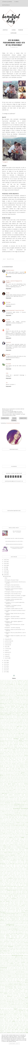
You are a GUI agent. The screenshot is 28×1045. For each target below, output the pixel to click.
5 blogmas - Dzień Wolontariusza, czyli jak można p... (14, 625)
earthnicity (2, 755)
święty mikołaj (3, 999)
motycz (12, 868)
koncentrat (2, 807)
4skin (15, 680)
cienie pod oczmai (7, 727)
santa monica (8, 966)
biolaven (11, 708)
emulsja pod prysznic (9, 759)
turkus (24, 1007)
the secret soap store (18, 1001)
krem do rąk (17, 813)
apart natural (25, 688)
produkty (16, 944)
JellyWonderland (17, 794)
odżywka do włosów (11, 890)
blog (27, 711)
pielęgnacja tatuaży (18, 925)
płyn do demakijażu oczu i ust (6, 930)
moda (20, 866)
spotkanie (10, 984)
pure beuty (12, 951)
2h (13, 680)
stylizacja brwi (25, 988)
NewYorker (20, 879)
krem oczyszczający (4, 817)
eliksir (24, 756)
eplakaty (10, 760)
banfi (27, 698)
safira (23, 965)
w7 (23, 1015)
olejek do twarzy (3, 895)
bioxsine (26, 710)
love (6, 834)
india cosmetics (7, 787)
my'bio (5, 871)
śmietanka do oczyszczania (19, 996)
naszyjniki (18, 875)
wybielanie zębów (3, 1026)
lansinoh (1, 827)
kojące (22, 802)
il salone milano (19, 786)
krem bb (6, 811)
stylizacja (20, 988)
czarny (1, 736)
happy (5, 781)
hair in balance (5, 779)
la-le (15, 823)
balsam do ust (18, 696)
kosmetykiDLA (2, 810)
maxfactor (2, 855)
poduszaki (21, 935)
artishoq (17, 691)
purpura (13, 952)
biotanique (6, 710)
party (22, 909)
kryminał (26, 819)
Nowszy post (5, 418)
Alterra (19, 684)
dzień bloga (12, 753)
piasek (5, 925)
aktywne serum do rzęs (12, 683)
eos (7, 760)
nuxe (1, 883)
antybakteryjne (6, 688)
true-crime (2, 1007)
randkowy (17, 953)
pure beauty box (5, 951)
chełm (1, 725)
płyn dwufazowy (12, 933)
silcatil (26, 976)
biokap (7, 708)
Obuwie (21, 883)
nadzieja (10, 874)
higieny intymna (19, 783)
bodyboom (19, 715)
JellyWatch (11, 794)
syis (27, 990)
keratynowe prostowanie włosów (6, 801)
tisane (24, 1003)
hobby (13, 785)
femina (14, 767)
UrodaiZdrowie (6, 1011)
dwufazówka (19, 751)
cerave (17, 723)
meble (24, 855)
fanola (14, 766)
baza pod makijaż (10, 700)
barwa (10, 699)
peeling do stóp (19, 915)
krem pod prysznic (21, 817)
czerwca (7, 648)
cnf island (12, 730)
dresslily (26, 749)
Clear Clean (2, 730)
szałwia (1, 993)
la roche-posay (10, 824)
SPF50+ (26, 982)
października (8, 641)
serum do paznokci (18, 970)
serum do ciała (6, 970)
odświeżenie (25, 887)
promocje (5, 945)
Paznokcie (3, 912)
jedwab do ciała (21, 793)
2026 (5, 559)
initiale (14, 787)
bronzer (26, 718)
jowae (20, 796)
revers (1, 959)
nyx (3, 883)
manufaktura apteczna (9, 841)
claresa (10, 729)
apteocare (12, 689)
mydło (1, 872)
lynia (13, 836)
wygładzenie (13, 1026)
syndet (19, 992)
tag (10, 999)
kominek (26, 805)
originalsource (25, 904)
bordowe (1, 716)
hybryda (3, 786)
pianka (1, 921)
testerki (5, 1001)
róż (6, 965)
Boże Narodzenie (10, 718)
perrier (5, 920)
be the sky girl (6, 702)
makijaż (22, 837)
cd (2, 722)
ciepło (27, 727)
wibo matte (22, 1018)
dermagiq (7, 741)
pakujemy (17, 906)
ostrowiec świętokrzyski (8, 905)
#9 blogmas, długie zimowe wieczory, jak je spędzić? (15, 614)
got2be (14, 777)
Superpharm (11, 990)
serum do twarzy (6, 972)
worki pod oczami (4, 1025)
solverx (11, 981)
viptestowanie (25, 1014)
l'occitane (22, 822)
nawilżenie (15, 878)
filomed (22, 768)
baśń (19, 699)
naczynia (2, 874)
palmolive (13, 908)
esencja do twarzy (20, 760)
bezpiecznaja (11, 704)
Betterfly (5, 704)
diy (20, 745)
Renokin (15, 958)
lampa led (23, 826)
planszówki (2, 927)
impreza (1, 787)
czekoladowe (17, 736)
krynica (1, 821)
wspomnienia (20, 1025)
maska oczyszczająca (20, 849)
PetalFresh (9, 920)
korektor (10, 808)
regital (21, 956)
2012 (5, 670)
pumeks (17, 949)
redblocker (26, 955)
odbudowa (26, 886)
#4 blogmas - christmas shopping (12, 627)
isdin (13, 790)
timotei (18, 1003)
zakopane (26, 1030)
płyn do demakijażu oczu (23, 929)
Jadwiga (8, 792)
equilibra (14, 760)
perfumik (26, 919)
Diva (18, 745)
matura (21, 853)
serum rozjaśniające (24, 973)
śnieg (27, 996)
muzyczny (26, 870)
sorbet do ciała (3, 982)
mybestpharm (9, 871)
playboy (14, 927)
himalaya (26, 783)
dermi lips (12, 743)
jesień (23, 794)
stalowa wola (25, 985)
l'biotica (18, 822)
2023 (5, 565)
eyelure (17, 764)
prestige (18, 942)
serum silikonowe (3, 974)
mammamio (2, 840)
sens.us (11, 969)
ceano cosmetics (6, 722)
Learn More (12, 1043)
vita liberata (9, 1015)
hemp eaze (26, 781)
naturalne (23, 876)
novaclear (2, 882)
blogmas (6, 713)
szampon (5, 993)
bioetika (26, 707)
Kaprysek (8, 354)
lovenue (16, 834)
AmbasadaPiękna (8, 685)
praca (27, 941)
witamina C (25, 1020)
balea (9, 695)
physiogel (26, 920)
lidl (20, 830)
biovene (22, 710)
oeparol (17, 890)
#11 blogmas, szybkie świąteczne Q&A (14, 608)
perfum (17, 919)
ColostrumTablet (5, 732)
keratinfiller (22, 800)
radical (8, 953)
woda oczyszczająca (15, 1022)
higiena (5, 783)
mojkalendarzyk (3, 867)
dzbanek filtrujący (8, 752)
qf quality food (22, 952)
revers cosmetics (6, 959)
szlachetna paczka (24, 995)
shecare (23, 974)
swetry (24, 990)
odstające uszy (12, 887)
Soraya (18, 981)
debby (24, 737)
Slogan (20, 978)
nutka (24, 882)
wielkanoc (6, 1020)
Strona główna (7, 1)
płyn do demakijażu (13, 929)
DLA (25, 745)
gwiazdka (26, 778)
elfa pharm (20, 756)
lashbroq (12, 827)
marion (6, 842)
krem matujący (23, 814)
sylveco (2, 992)
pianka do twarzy (11, 923)
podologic (26, 934)
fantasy (17, 766)
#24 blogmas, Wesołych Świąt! (11, 580)
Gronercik (8, 342)
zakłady (22, 1030)
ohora (1, 891)
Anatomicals (25, 685)
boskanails (10, 716)
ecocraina (13, 755)
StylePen (15, 988)
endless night (25, 759)
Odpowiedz (8, 276)
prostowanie (19, 945)
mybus (13, 871)
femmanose (18, 767)
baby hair (20, 693)
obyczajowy (25, 883)
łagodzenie (17, 836)
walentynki (2, 1017)
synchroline (15, 992)
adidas (16, 681)
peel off (19, 912)
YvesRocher (21, 1029)
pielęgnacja (10, 925)
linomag (26, 832)
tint (21, 1003)
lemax (10, 830)
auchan (1, 692)
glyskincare (14, 775)
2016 (5, 662)
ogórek (27, 890)
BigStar (26, 706)
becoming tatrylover (16, 703)
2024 (5, 563)
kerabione (4, 800)
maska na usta (22, 848)
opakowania (17, 900)
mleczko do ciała (20, 863)
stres (24, 986)
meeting (7, 857)
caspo (18, 721)
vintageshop (15, 1014)
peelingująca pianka (24, 917)
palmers (8, 908)
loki (15, 833)
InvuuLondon (2, 790)
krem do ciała (23, 811)
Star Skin (2, 986)
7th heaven (19, 680)
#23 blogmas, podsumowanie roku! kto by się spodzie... (15, 582)
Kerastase (8, 800)
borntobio (6, 716)
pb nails (12, 912)
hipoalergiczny (6, 785)
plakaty (23, 926)
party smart (25, 909)
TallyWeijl (13, 999)
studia (26, 986)
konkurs (20, 807)
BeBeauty (2, 703)
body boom (7, 715)
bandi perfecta (23, 698)
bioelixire (22, 707)
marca (6, 654)
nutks (27, 882)
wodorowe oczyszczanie (9, 1024)
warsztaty (15, 1017)
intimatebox (23, 789)
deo (23, 740)
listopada (7, 639)
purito (5, 952)
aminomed (14, 685)
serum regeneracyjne (16, 973)
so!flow (26, 980)
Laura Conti (4, 829)
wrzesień (10, 1025)
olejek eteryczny (21, 895)
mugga (26, 868)
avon (1, 693)
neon (5, 879)
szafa (27, 992)
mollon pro (12, 867)
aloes (4, 684)
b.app (10, 693)
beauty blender (25, 702)
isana (10, 790)
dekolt (27, 737)
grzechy (22, 778)
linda (14, 832)
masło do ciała (22, 852)
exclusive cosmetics (3, 764)
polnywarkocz (2, 938)
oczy (27, 885)
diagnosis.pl (11, 745)
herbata (1, 783)
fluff (12, 770)
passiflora (2, 910)
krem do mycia (11, 813)
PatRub (26, 910)
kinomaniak (7, 803)
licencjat (17, 830)
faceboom (26, 764)
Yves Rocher (15, 1029)
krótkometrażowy (20, 819)
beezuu (21, 703)
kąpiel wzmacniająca (24, 798)
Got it (18, 1043)
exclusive (26, 763)
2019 (5, 573)
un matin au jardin (11, 1010)
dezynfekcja (2, 745)
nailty (14, 874)
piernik (24, 925)
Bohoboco (23, 715)
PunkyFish (21, 949)
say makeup (18, 966)
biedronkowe (7, 706)
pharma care (17, 920)
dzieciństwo (26, 752)
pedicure (16, 912)
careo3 (13, 721)
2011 (5, 671)
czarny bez (5, 736)
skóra (27, 977)
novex (5, 882)
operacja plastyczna (15, 901)
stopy (15, 987)
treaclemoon (19, 1005)
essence (6, 762)
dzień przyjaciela (17, 753)
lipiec (1, 833)
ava (7, 692)
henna (4, 782)
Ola (6, 382)
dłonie (15, 747)
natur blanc (25, 875)
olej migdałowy (13, 893)
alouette (11, 684)
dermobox (20, 743)
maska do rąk (22, 845)
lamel (1, 826)
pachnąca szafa (3, 906)
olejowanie (13, 898)
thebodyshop (25, 1001)
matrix (18, 853)
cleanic (26, 729)
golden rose (25, 775)
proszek (23, 945)
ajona (27, 681)
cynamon (5, 734)
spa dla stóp (15, 982)
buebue (17, 719)
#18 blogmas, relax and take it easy (13, 593)
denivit (17, 740)
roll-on (4, 962)
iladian (24, 786)
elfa (17, 756)
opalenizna (26, 900)
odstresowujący (19, 887)
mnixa (16, 866)
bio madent (7, 707)
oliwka (23, 898)
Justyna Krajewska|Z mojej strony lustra (15, 310)
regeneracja (2, 956)
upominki (21, 1010)
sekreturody (17, 967)
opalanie (21, 900)
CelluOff (18, 722)
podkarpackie (2, 934)
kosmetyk (16, 809)
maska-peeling (16, 852)
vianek (1, 1014)
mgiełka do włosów (24, 859)
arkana (11, 691)
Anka (7, 373)
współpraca (26, 1025)
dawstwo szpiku (10, 737)
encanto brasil (18, 759)
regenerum (17, 957)
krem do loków (6, 813)
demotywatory (10, 740)
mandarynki (7, 840)
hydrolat (10, 786)
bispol (1, 711)
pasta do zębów (20, 910)
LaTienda (26, 827)
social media (7, 981)
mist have (7, 863)
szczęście (26, 993)
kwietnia (7, 652)
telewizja (2, 1001)
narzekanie (13, 875)
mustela (18, 870)
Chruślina (15, 725)
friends (6, 773)
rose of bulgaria (17, 962)
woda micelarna (7, 1022)
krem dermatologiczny (15, 811)
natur (21, 875)
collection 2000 (23, 730)
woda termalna (23, 1022)
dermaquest (16, 741)
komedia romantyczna (19, 805)
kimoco (15, 801)
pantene (26, 908)
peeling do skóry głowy (10, 915)
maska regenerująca (21, 851)
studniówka (2, 988)
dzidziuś (18, 752)
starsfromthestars (9, 987)
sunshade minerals (4, 990)
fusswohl (14, 773)
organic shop (10, 902)
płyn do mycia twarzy (20, 931)
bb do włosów (25, 700)
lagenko (24, 823)
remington (5, 958)
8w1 (22, 680)
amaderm (26, 684)
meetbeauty (3, 858)
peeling (23, 912)
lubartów (23, 834)
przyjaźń (6, 948)
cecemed (11, 722)
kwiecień (14, 822)
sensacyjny (15, 969)
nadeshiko (6, 874)
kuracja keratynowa (19, 821)
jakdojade (12, 792)
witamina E (2, 1021)
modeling (23, 866)
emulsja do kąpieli (20, 757)
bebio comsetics (8, 703)
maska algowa (8, 845)
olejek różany (8, 898)
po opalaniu (25, 933)
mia (6, 860)
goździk (17, 777)
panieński (22, 908)
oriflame (16, 904)
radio (11, 953)
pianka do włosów (19, 923)
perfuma (22, 919)
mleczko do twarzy (18, 864)
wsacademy (15, 1025)
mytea (16, 872)
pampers (17, 908)
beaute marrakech (18, 702)
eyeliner (14, 764)
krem (3, 811)
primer (6, 944)
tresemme (24, 1005)
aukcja (4, 692)
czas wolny (12, 736)
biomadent (19, 708)
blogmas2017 (18, 713)
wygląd (9, 1026)
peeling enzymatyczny (13, 916)
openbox (8, 901)
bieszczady (18, 706)
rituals (16, 961)
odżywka (7, 889)
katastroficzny (6, 798)
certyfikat (21, 723)
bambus (14, 698)
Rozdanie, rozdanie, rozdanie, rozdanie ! (14, 544)
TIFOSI (16, 1003)
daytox (16, 737)
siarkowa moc (18, 976)
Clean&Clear (15, 729)
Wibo (18, 1018)
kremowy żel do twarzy (5, 819)
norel (23, 881)
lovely (14, 834)
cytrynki (12, 734)
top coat (1, 1005)
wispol (21, 1020)
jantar (27, 792)
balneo (15, 695)
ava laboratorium (11, 692)
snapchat (18, 980)
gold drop (21, 775)
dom (15, 748)
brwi (1, 719)
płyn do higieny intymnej (17, 930)
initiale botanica (19, 787)
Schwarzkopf (3, 968)
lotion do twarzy (20, 833)
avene (23, 692)
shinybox (9, 976)
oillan (4, 891)
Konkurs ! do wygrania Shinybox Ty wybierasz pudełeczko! (17, 548)
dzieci (22, 752)
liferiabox (26, 830)
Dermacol (2, 741)
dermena (4, 743)
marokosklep (15, 842)
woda (24, 1021)
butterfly (21, 719)
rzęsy (17, 965)
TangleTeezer (20, 999)
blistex (24, 711)
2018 (5, 574)
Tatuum (16, 1000)
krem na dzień (9, 815)
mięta (19, 860)
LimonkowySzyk (9, 832)
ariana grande (3, 691)
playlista (18, 927)
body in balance (13, 715)
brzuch (3, 719)
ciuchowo (2, 729)
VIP (18, 1014)
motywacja (16, 868)
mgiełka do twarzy (17, 859)
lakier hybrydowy (11, 825)
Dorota (7, 329)
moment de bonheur (19, 867)
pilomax (16, 926)
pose (25, 940)
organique (2, 904)
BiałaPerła (20, 704)
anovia (1, 688)
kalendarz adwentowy (9, 797)
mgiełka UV (2, 860)
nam (16, 874)
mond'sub (26, 867)
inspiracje (10, 789)
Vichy (5, 1014)
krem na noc (17, 815)
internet (18, 789)
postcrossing (18, 941)
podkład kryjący (13, 934)
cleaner (19, 729)
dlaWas (12, 747)
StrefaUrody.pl (19, 986)
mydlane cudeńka (24, 871)
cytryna (9, 734)
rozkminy (22, 963)
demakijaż (16, 739)
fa (19, 764)
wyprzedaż (10, 1028)
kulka (13, 821)
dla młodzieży (7, 747)
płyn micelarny (19, 933)
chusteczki (20, 725)
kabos (27, 796)
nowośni (14, 882)
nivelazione (11, 881)
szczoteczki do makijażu (5, 995)
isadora (7, 790)
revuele (1, 961)
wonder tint (23, 1024)
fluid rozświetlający (4, 771)
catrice (21, 721)
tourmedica (10, 1005)
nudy (22, 882)
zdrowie (21, 1032)
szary (23, 993)
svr (22, 990)
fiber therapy (2, 768)
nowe (8, 882)
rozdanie (11, 963)
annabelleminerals (24, 687)
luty (6, 836)
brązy (23, 718)
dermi (8, 743)
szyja (5, 996)
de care (21, 737)
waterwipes (20, 1017)
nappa (9, 875)
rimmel (6, 961)
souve (7, 982)
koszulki (9, 810)
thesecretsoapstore (3, 1003)
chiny (4, 725)
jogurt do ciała (9, 796)
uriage (26, 1010)
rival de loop (20, 961)
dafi (3, 737)
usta (20, 1012)
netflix (11, 879)
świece (23, 997)
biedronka (2, 706)
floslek (10, 770)
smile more (13, 980)
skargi (13, 977)
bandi (18, 698)
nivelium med (16, 881)
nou (27, 881)
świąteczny (2, 997)
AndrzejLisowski (3, 687)
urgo (24, 1010)
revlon (27, 959)
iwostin (25, 790)
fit (27, 768)
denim (14, 740)
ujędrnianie (2, 1010)
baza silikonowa (17, 700)
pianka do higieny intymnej (22, 921)
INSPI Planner (5, 789)
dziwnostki (24, 753)
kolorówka (17, 804)
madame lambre (3, 837)
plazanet (22, 927)
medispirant (11, 856)
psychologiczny (16, 948)
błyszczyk (26, 714)
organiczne (16, 902)
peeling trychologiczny (14, 917)
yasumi (5, 1029)
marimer (2, 842)
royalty (7, 963)
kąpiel (18, 798)
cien (23, 726)
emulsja (1, 757)
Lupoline (3, 836)
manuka (26, 841)
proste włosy (14, 945)
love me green (9, 834)
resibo (22, 958)
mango (12, 840)
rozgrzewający (17, 963)
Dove (21, 748)
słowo (27, 978)
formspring (26, 771)
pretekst (21, 942)
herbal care (8, 782)
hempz (1, 782)
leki (0, 830)
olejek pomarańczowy (20, 897)
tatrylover (4, 1000)
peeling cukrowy (6, 913)
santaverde (13, 966)
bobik (1, 715)
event (10, 763)
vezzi (27, 1013)
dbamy (18, 737)
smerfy (8, 980)
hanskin (22, 779)
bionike (23, 708)
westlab (8, 1018)
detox (8, 744)
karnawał (2, 798)
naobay (26, 874)
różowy (10, 965)
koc (18, 802)
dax (13, 737)
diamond (15, 745)
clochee (9, 730)
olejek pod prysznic (10, 897)
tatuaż (12, 1000)
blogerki (2, 713)
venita (12, 1013)
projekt (1, 945)
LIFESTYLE (5, 29)
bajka (7, 695)
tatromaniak (25, 999)
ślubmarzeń (9, 996)
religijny (1, 958)
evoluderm (14, 763)
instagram (14, 789)
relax (27, 956)
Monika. (8, 293)
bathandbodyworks (24, 699)
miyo (16, 863)
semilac (1, 969)
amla (17, 685)
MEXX (1, 859)
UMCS (6, 1010)
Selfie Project (25, 967)
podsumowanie (14, 935)
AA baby (25, 680)
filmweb (16, 768)
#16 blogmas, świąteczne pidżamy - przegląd (15, 595)
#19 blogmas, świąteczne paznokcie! (13, 591)
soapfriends (2, 981)
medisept (6, 856)
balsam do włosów (24, 696)
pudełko (21, 948)
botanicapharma (25, 716)
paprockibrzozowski (11, 909)
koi (19, 802)
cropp (14, 733)
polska (7, 938)
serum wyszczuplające (11, 974)
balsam (18, 695)
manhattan (16, 840)
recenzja (14, 955)
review (11, 959)
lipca (6, 646)
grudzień (17, 778)
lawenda (8, 829)
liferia (23, 830)
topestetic (5, 1005)
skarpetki (15, 977)
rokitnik (1, 962)
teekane (19, 1000)
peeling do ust (6, 916)
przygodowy (2, 948)
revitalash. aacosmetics (21, 959)
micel (9, 860)
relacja (24, 956)
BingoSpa (2, 707)
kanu (18, 797)
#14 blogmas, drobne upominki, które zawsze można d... (13, 600)
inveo (27, 789)
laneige (26, 826)
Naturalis (18, 876)
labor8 (18, 823)
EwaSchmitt (21, 763)
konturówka (2, 808)
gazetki (26, 773)
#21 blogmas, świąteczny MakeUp (12, 586)
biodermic (17, 707)
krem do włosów (15, 814)
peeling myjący (6, 917)
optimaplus (26, 901)
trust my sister (7, 1007)
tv (12, 1009)
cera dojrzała (25, 722)
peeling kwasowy (22, 916)
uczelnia (24, 1009)
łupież (27, 836)
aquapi (15, 689)
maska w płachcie (8, 852)
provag (26, 945)
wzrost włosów (22, 1028)
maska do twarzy (7, 847)
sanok (4, 966)
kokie (25, 802)
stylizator (2, 989)
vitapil (18, 1015)
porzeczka (22, 940)
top (27, 1004)
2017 (5, 660)
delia (6, 738)
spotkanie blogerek (18, 984)
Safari (20, 965)
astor (20, 691)
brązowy (19, 718)
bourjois (2, 718)
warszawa (10, 1017)
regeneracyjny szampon (9, 956)
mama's (26, 838)
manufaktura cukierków (19, 841)
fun (12, 773)
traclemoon (15, 1005)
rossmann (23, 962)
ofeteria (20, 890)
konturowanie (25, 807)
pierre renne (4, 926)
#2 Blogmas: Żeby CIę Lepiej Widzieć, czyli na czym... (15, 633)
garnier (23, 773)
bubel (7, 719)
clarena (7, 729)
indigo (11, 787)
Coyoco (11, 733)
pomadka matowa (20, 938)
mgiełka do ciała (9, 859)
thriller (12, 1003)
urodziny (17, 1011)
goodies (9, 777)
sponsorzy (2, 984)
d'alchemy (26, 736)
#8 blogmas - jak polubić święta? (12, 616)
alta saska (16, 684)
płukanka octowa (5, 929)
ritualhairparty (11, 961)
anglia (7, 687)
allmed (1, 684)
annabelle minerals (17, 687)
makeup (11, 837)
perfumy (2, 920)
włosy (13, 1021)
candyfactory (8, 721)
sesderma (17, 974)
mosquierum (2, 868)
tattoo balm (9, 1000)
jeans (13, 793)
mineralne (2, 862)
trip (27, 1006)
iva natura (18, 790)
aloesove (7, 684)
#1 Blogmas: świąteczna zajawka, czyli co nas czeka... (15, 636)
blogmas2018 (25, 713)
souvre (10, 982)
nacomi (26, 872)
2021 (5, 569)
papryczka (18, 909)
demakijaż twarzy (3, 740)
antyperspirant (16, 688)
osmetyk (1, 905)
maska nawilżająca (10, 849)
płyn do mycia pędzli (10, 931)
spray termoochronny (9, 985)
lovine (20, 834)
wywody (17, 1028)
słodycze (23, 978)
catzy (24, 721)
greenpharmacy (5, 778)
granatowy (24, 777)
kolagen (1, 804)
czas (9, 736)
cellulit (15, 722)
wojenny (15, 1024)
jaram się (4, 793)
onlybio (5, 900)
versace (24, 1013)
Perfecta (13, 919)
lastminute (22, 827)
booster (26, 715)
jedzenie (5, 794)
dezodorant (16, 744)
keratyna (26, 800)
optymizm (2, 902)
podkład (7, 934)
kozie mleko (14, 810)
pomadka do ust (13, 938)
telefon (26, 1000)
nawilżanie (10, 878)
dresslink (1, 751)
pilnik (13, 926)
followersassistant (11, 771)
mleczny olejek (7, 866)
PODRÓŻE (20, 29)
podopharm (2, 935)
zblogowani (13, 1032)
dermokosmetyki (3, 744)
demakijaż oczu (24, 738)
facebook (22, 764)
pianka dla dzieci (6, 921)
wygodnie (18, 1026)
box (5, 718)
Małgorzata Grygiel (15, 838)
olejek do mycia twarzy (23, 894)
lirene (4, 833)
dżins (27, 753)
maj (7, 837)
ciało (18, 726)
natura (7, 876)
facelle (1, 766)
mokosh (8, 867)
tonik (12, 1004)
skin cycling (20, 977)
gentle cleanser (14, 774)
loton (4, 834)
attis (27, 691)
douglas (17, 748)
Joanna (26, 794)
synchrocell (10, 992)
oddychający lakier (4, 887)
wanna (6, 1017)
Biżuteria (11, 711)
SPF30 (23, 982)
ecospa (17, 755)
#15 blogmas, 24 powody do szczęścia (13, 597)
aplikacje (5, 689)
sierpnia (7, 644)
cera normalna (8, 723)
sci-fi (9, 967)
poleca (16, 937)
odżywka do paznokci (23, 889)
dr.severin (10, 749)
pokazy (12, 937)
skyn (15, 978)
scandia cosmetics (24, 966)
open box (2, 901)
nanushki (23, 874)
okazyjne (15, 891)
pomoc (15, 940)
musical (14, 870)
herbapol (15, 782)
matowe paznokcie (13, 853)
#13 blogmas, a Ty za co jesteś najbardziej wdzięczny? (14, 603)
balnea (12, 695)
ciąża (21, 726)
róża (8, 965)
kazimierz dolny (13, 798)
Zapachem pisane (10, 270)
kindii (24, 801)
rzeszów (14, 965)
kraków (17, 810)
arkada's (7, 691)
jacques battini (3, 792)
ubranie (20, 1009)
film (13, 768)
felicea (11, 767)
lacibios (20, 823)
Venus (15, 1013)
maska (4, 845)
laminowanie (17, 826)
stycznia (7, 658)
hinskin (1, 785)
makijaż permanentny (6, 838)
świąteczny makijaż (9, 997)
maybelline (12, 855)
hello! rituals (16, 781)
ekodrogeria (8, 756)
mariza (10, 842)
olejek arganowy (22, 893)
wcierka (26, 1017)
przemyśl (26, 946)
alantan (22, 683)
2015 (5, 664)
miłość (26, 860)
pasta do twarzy (11, 910)
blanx (15, 711)
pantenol (1, 909)
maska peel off (8, 851)
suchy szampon (19, 989)
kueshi (10, 821)
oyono (27, 905)
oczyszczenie (20, 886)
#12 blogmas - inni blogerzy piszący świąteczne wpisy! (13, 606)
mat (3, 853)
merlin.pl (22, 858)
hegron (12, 781)
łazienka (23, 836)
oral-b (6, 902)
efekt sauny (21, 755)
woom (27, 1024)
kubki (4, 821)
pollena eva (25, 937)
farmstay (26, 766)
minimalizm (14, 862)
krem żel (18, 818)
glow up (9, 775)
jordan (17, 796)
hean (7, 781)
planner (26, 926)
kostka (6, 810)
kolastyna (5, 804)
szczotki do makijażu (15, 995)
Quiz (6, 953)
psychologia (11, 948)
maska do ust (14, 847)
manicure (21, 840)
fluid (14, 770)
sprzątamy (20, 985)
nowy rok (18, 882)
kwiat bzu (10, 822)
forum (1, 773)
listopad (13, 833)
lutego (6, 656)
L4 (6, 823)
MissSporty (2, 863)
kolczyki (9, 804)
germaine (20, 774)
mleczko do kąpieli (10, 864)
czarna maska (25, 734)
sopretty (14, 981)
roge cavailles (25, 961)
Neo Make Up (23, 878)
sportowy (6, 984)
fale (7, 766)
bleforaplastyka (20, 711)
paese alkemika (12, 906)
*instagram (5, 162)
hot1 (23, 785)
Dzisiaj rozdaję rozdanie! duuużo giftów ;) (14, 541)
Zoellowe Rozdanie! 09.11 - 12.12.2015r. (17, 532)
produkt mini (11, 944)
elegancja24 (14, 756)
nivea (7, 881)
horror (21, 785)
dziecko (2, 753)
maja (6, 650)
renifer (12, 958)
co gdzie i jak (17, 730)
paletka (20, 906)
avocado (26, 692)
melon (18, 857)
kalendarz (2, 797)
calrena (1, 721)
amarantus (2, 685)
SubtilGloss (6, 989)
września (7, 643)
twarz (16, 1009)
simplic (5, 977)
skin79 (24, 977)
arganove (26, 689)
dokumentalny (11, 748)
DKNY (23, 745)
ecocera (9, 755)
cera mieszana (3, 723)
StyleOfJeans (10, 988)
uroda (1, 1011)
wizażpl (6, 1021)
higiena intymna (12, 783)
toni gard (9, 1004)
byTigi (27, 719)
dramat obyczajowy (20, 749)
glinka (27, 774)
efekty (1, 756)
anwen (21, 688)
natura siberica (12, 876)
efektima (26, 755)
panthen (5, 909)
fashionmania (2, 767)
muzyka (1, 871)
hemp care (21, 781)
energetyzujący (3, 760)
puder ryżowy (7, 949)
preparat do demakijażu (11, 942)
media (27, 855)
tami (16, 999)
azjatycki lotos (5, 693)
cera (21, 722)
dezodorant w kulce (23, 744)
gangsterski (18, 773)
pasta (5, 910)
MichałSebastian (13, 860)
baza (4, 700)
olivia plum (19, 898)
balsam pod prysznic (4, 698)
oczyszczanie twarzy (12, 886)
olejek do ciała (7, 894)
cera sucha (14, 723)
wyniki (26, 1026)
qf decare (17, 952)
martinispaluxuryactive (23, 842)
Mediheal (2, 856)
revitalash (14, 959)
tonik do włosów (24, 1004)
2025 (5, 561)
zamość (4, 1032)
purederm (2, 952)
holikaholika (16, 785)
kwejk (6, 822)
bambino (11, 698)
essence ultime (11, 762)
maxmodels (7, 855)
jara (1, 793)
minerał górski (8, 862)
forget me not (21, 771)
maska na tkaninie (14, 848)
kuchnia (7, 821)
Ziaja (27, 1032)
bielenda (13, 706)
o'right (10, 883)
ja (27, 790)
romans (8, 962)
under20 (16, 1010)
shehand (5, 976)
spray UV (16, 985)
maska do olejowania (15, 845)
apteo (8, 689)
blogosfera (9, 714)
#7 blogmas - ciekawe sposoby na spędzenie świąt (15, 619)
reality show (4, 955)
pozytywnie (23, 941)
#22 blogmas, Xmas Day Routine (12, 585)
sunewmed (26, 989)
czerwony (21, 736)
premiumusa (2, 942)
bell (24, 703)
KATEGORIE (14, 33)
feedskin (7, 767)
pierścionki (9, 926)
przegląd (22, 946)
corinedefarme (19, 732)
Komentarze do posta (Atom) (13, 423)
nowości (10, 882)
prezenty (26, 942)
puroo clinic (9, 952)
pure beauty (25, 949)
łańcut (20, 836)
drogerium (15, 751)
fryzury (9, 773)
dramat (14, 749)
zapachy (9, 1032)
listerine (9, 833)
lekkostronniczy (5, 830)
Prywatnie (10, 946)
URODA (14, 29)
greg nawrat (10, 778)
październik (8, 912)
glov (7, 775)
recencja (9, 955)
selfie (21, 967)
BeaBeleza (12, 702)
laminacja (13, 826)
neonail (7, 879)
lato (0, 829)
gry (19, 778)
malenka (8, 319)
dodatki (5, 748)
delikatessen (10, 738)
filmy (19, 768)
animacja (11, 687)
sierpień (23, 976)
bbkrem (1, 702)
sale (25, 965)
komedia (22, 804)
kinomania (2, 802)
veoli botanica (19, 1013)
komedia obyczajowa (9, 805)
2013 (5, 668)
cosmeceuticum (25, 732)
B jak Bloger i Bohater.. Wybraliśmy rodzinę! (14, 538)
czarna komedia (18, 734)
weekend (1, 1018)
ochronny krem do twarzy (19, 885)
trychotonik (19, 1007)
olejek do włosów (12, 896)
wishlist (17, 1020)
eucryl (23, 762)
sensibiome (20, 969)
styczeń (6, 988)
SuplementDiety (17, 990)
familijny (10, 766)
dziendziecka (6, 753)
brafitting (16, 718)
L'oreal (26, 822)
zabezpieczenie (8, 1030)
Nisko (1, 881)
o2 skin (13, 883)
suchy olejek (12, 989)
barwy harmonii (15, 699)
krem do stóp (23, 813)
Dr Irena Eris (25, 748)
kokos (27, 802)
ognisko (24, 890)
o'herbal (6, 883)
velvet (10, 1013)
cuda (17, 733)
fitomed (1, 770)
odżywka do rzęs (3, 890)
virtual (1, 1015)
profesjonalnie (21, 944)
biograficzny (2, 708)
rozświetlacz (2, 965)
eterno (16, 762)
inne (24, 787)
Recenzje (20, 955)
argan (22, 689)
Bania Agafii (6, 699)
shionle (13, 976)
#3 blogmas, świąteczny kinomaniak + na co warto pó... (15, 630)
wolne (19, 1024)
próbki (1, 946)
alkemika (26, 683)
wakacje (26, 1016)
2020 (5, 571)
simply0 (8, 977)
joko (15, 796)
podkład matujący (20, 934)
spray (24, 984)
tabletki (7, 999)
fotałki (4, 773)
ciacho (15, 726)
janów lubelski (22, 792)
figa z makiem (9, 768)
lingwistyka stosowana (20, 832)
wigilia (10, 1020)
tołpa (27, 1003)
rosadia (11, 962)
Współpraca (6, 5)
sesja (21, 974)
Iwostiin (22, 790)
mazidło (17, 855)
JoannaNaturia (3, 796)
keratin (11, 800)
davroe (5, 737)
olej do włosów (7, 893)
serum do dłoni (12, 970)
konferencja (6, 807)
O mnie (16, 1)
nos (25, 881)
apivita (1, 689)
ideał (15, 786)
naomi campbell (3, 875)
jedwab (16, 793)
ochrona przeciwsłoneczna (5, 885)
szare (20, 993)
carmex (15, 721)
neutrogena (15, 879)
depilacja (26, 740)
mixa (11, 863)
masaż (4, 844)
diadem (6, 745)
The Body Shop (10, 1002)
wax (23, 1017)
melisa (10, 857)
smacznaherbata (3, 980)
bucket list (13, 719)
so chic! (22, 980)
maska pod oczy (14, 851)
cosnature (5, 733)
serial (27, 969)
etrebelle (19, 762)
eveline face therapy (4, 763)
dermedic (21, 741)
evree (18, 763)
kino (27, 801)
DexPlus (11, 744)
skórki (7, 978)
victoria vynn (9, 1014)
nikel (27, 879)
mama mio (22, 838)
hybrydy (6, 786)
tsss (22, 1007)
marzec (1, 844)
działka (14, 752)
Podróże (8, 936)
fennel (27, 767)
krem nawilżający (24, 815)
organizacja (7, 904)
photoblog (22, 920)
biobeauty (12, 707)
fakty (5, 766)
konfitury (11, 807)
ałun (23, 684)
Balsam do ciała (24, 695)
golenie (6, 777)
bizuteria (7, 711)
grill (14, 778)
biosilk (27, 708)
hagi (1, 779)
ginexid (23, 774)
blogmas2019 (3, 714)
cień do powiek (15, 727)
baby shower (25, 693)
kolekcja (12, 804)
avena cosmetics (18, 692)
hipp (10, 785)
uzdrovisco (6, 1013)
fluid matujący (25, 770)
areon (19, 689)
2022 (5, 567)
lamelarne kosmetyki (7, 826)
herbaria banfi (20, 782)
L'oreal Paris (3, 824)
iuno (15, 790)
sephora (23, 969)
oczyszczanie (3, 886)
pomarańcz (11, 940)
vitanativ (14, 1015)
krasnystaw (22, 810)
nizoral (20, 881)
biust (4, 711)
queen (3, 953)
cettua (24, 723)
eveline (26, 762)
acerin (13, 681)
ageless (24, 681)
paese (8, 906)
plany (6, 927)
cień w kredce (22, 727)
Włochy (10, 1021)
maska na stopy (7, 848)
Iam (13, 786)
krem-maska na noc (24, 818)
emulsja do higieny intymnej (10, 757)
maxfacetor (26, 853)
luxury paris (9, 836)
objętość (17, 883)
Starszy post (23, 418)
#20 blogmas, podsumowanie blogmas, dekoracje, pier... (14, 589)
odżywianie (2, 889)
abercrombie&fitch (7, 681)
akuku (19, 683)
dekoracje (2, 738)
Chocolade (8, 363)
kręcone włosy (14, 819)
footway (16, 771)
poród (18, 940)
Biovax (19, 710)
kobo (16, 802)
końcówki (6, 808)
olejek (17, 893)
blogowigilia (14, 714)
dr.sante (5, 749)
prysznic (5, 946)
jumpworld (24, 796)
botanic (14, 716)
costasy (8, 733)
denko (20, 740)
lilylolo (4, 832)
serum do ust (13, 971)
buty (24, 719)
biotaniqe (2, 710)
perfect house (7, 919)
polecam (20, 937)
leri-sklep (13, 830)
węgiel (12, 1018)
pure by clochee (19, 951)
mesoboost (26, 857)
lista (7, 833)
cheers (27, 723)
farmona (22, 766)
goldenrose (2, 777)
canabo (4, 721)
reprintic (18, 958)
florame (7, 770)
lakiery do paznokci (20, 825)
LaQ (5, 828)
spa (12, 982)
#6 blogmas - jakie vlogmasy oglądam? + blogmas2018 (14, 622)
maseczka (12, 844)
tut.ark (5, 1009)
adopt (18, 681)
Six (10, 977)
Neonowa (8, 302)
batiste (1, 700)
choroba (11, 725)
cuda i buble (21, 733)
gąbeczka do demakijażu (5, 774)
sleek (17, 978)
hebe (10, 781)
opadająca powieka (11, 900)
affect (21, 681)
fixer (4, 770)
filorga (25, 768)
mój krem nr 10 (22, 868)
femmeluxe (23, 767)
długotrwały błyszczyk (22, 747)
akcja (5, 683)
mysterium (12, 872)
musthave (22, 870)
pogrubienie (8, 937)
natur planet (2, 876)
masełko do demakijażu (18, 844)
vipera (21, 1014)
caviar (27, 721)
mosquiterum (7, 868)
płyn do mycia (3, 931)
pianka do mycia (3, 923)
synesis (21, 992)
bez (8, 704)
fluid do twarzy (19, 770)
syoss (24, 992)
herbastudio (25, 782)
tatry (1, 1000)
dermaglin (11, 741)
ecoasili (6, 755)
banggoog (2, 699)
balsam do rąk (11, 696)
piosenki (19, 926)
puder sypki (12, 949)
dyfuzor (23, 751)
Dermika (16, 743)
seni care (8, 969)
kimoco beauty (20, 801)
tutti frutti (9, 1009)
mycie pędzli (17, 871)
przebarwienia (17, 946)
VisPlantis (5, 1015)
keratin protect (16, 800)
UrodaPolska (12, 1011)
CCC (0, 722)
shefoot (1, 976)
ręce (4, 961)
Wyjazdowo (22, 1026)
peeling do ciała (14, 913)
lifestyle (1, 832)
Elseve (27, 756)
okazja (7, 891)
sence (4, 969)
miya (13, 863)
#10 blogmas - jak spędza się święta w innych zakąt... (15, 611)
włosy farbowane (19, 1021)
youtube (9, 1029)
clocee (6, 730)
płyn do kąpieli (25, 930)
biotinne (10, 710)
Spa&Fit (20, 982)
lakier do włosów (4, 825)
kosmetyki (24, 809)
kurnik (24, 821)
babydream (2, 695)
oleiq (18, 891)
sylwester (6, 992)
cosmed (1, 733)
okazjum (10, 891)
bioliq (15, 708)
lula (1, 836)
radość (14, 953)
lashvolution (16, 827)
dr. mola (2, 749)
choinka (7, 725)
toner (6, 1004)
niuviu (4, 881)
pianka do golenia (13, 921)
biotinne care (15, 710)
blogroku (18, 714)
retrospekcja (25, 958)
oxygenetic (23, 905)
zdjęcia (17, 1032)
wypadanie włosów (3, 1028)
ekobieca (4, 756)
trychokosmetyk (13, 1007)
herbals (12, 782)
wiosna (14, 1020)
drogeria (5, 751)
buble (9, 719)
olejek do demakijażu (14, 894)
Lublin (26, 834)
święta (26, 997)
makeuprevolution (16, 837)
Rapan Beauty (23, 953)
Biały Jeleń (25, 704)
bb (21, 700)
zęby (24, 1032)
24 (12, 680)
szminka (1, 996)
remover (9, 958)
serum (1, 970)
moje (27, 866)
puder (24, 948)
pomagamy (6, 940)
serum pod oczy (9, 973)
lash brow (8, 827)
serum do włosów (20, 972)
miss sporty (25, 862)
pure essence (25, 951)
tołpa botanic (2, 1004)
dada (1, 737)
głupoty (17, 775)
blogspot (22, 714)
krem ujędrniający (12, 818)
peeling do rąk (21, 913)
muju (1, 870)
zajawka (18, 1030)
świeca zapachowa (17, 997)
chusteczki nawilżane (9, 726)
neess (19, 878)
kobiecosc (12, 802)
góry (20, 777)
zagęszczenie (13, 1030)
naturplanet (5, 878)
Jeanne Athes (9, 793)
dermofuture (25, 743)
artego (14, 691)
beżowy (16, 704)
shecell (26, 974)
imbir (27, 786)
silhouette (2, 977)
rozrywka (26, 963)
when (15, 1018)
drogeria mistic (10, 751)
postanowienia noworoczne (9, 941)
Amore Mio (20, 685)
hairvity (10, 779)
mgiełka (4, 859)
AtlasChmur (23, 691)
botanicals (19, 716)
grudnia (7, 576)
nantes (19, 874)
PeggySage (2, 919)
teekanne (23, 1000)
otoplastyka (15, 905)
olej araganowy (23, 891)
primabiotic (2, 944)
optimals (21, 901)
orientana (12, 904)
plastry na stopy (10, 927)
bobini (3, 715)
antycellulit (11, 688)
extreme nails (10, 764)
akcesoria (2, 683)
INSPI (1, 789)
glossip (5, 775)
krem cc (9, 811)
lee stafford (26, 829)
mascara (7, 844)
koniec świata (15, 807)
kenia (1, 800)
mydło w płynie (6, 872)
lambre (26, 825)
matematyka (6, 853)
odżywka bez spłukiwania (14, 889)
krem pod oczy (13, 817)
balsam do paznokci (4, 696)
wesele (5, 1018)
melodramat (14, 857)
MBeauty (21, 855)
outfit (19, 905)
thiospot (9, 1003)
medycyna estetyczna (18, 856)
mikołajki (23, 860)
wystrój (13, 1028)
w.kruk (21, 1015)
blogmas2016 (12, 713)
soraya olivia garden (24, 981)
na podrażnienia (21, 872)
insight (26, 787)
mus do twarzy (10, 870)
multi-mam (4, 870)
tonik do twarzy (17, 1004)
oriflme (20, 904)
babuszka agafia (14, 693)
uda (27, 1009)
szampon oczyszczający (13, 993)
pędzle (13, 920)
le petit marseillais (13, 829)
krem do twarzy (8, 814)
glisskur (1, 775)
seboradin (12, 967)
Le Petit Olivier (21, 829)
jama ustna (16, 792)
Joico (13, 796)
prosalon (9, 945)
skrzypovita (11, 978)
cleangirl (23, 729)
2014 (5, 666)
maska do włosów (21, 847)
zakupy (1, 1032)
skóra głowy (2, 978)
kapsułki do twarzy (24, 797)
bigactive (22, 706)
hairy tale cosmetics (16, 779)
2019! (6, 578)
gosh (12, 777)
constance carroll (12, 732)
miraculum (19, 862)
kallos (15, 797)
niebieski (24, 879)
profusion (26, 944)
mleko (13, 866)
